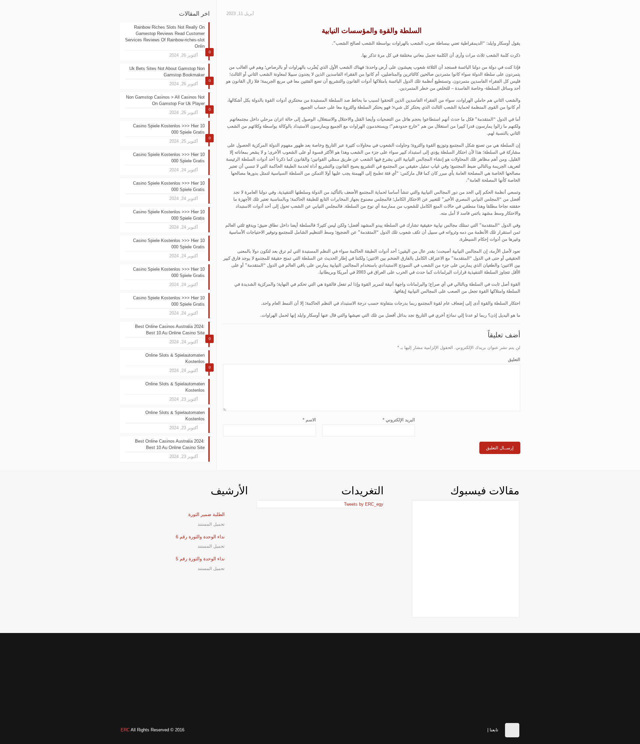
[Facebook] (482, 729)
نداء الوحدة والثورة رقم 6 (200, 536)
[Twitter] (461, 729)
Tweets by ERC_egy (363, 504)
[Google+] (471, 729)
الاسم (309, 419)
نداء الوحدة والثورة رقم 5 (200, 558)
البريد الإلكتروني (399, 419)
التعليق (514, 359)
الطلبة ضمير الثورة (206, 514)
